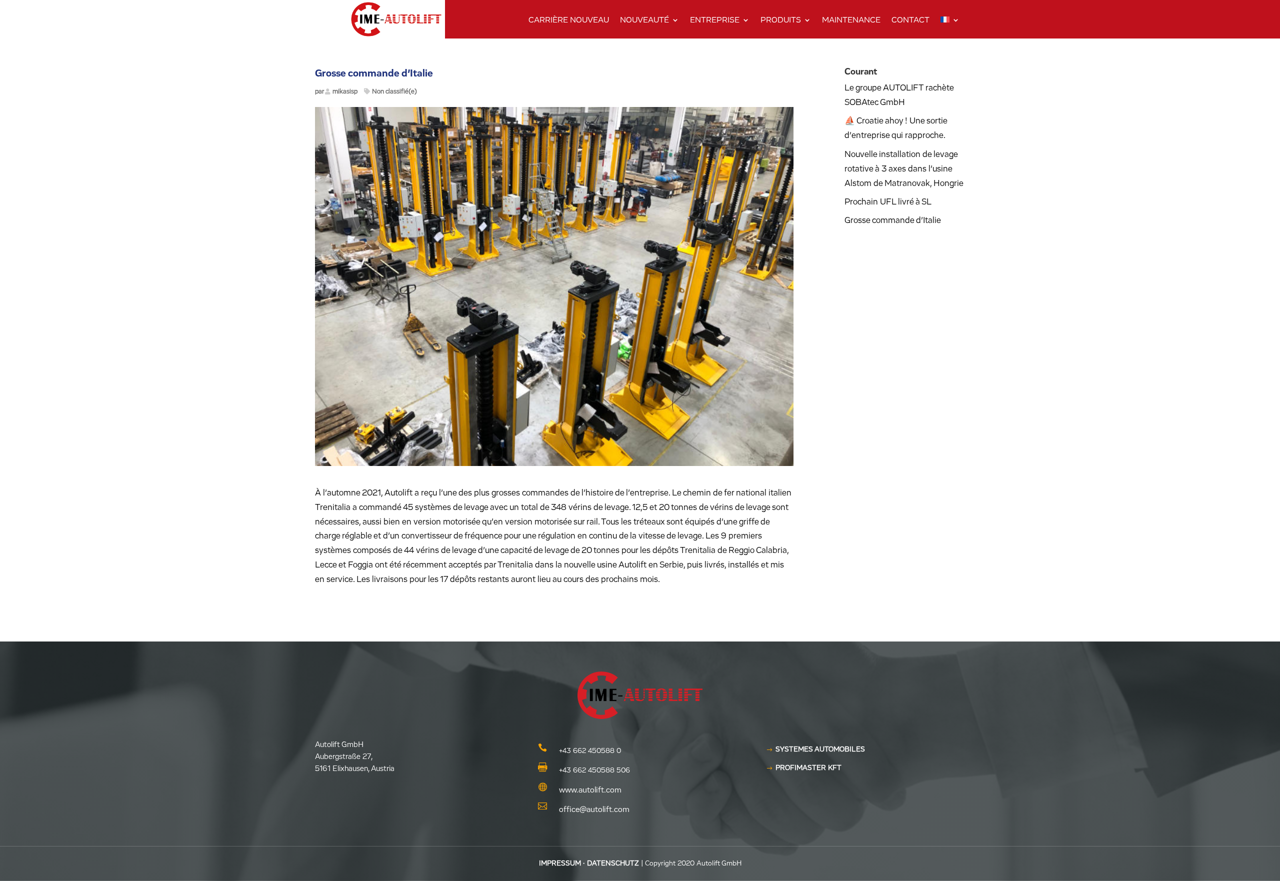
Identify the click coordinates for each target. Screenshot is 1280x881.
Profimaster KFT (809, 768)
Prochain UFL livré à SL (888, 202)
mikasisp (345, 91)
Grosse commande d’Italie (892, 220)
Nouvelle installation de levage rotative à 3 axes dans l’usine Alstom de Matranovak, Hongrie (904, 169)
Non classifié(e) (394, 91)
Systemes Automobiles (820, 749)
